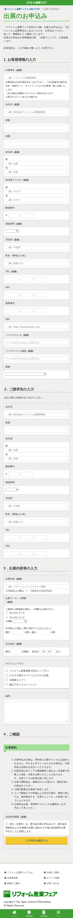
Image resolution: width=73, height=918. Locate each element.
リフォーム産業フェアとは (20, 872)
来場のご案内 (13, 883)
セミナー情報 (53, 878)
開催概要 (29, 916)
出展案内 (43, 916)
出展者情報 (12, 878)
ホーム (14, 916)
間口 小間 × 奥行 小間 (30, 632)
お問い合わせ (53, 883)
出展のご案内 (53, 872)
